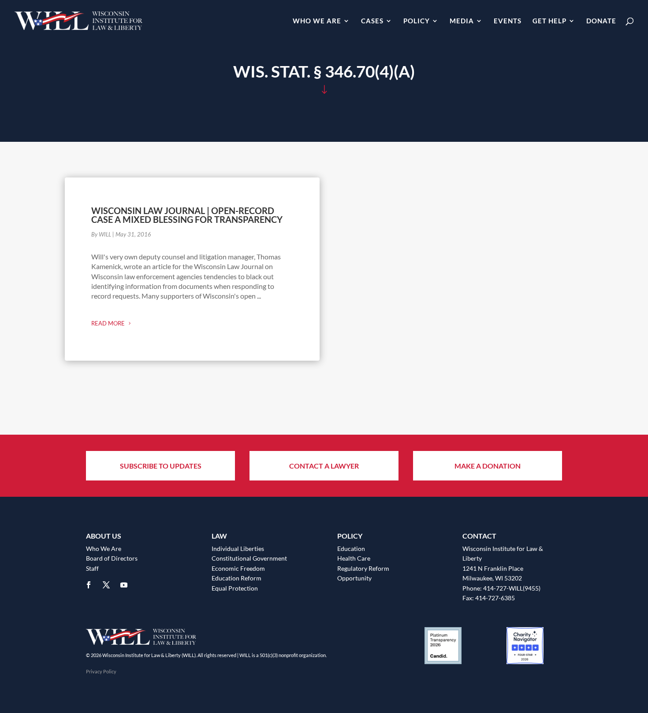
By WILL (101, 234)
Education (351, 548)
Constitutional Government (249, 558)
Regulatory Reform (363, 568)
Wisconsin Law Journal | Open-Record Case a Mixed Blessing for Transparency (187, 215)
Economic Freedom (238, 568)
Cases (372, 21)
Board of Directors (112, 558)
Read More (108, 323)
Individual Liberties (238, 548)
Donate (601, 21)
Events (507, 21)
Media (462, 21)
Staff (92, 568)
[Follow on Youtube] (124, 585)
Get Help (549, 21)
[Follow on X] (106, 585)
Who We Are (317, 21)
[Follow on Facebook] (89, 585)
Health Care (353, 558)
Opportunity (354, 578)
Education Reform (236, 578)
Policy (416, 21)
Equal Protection (235, 588)
